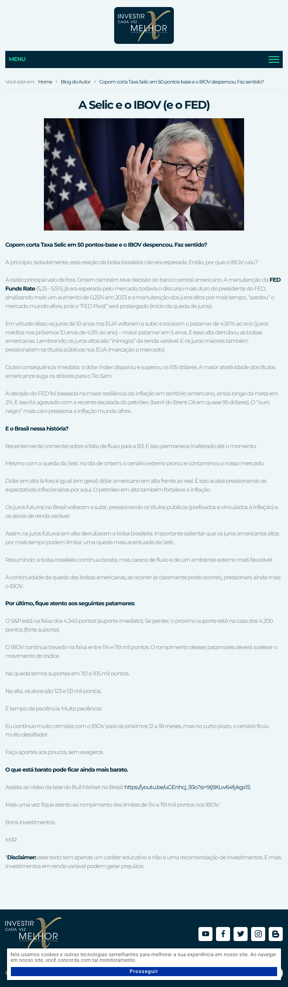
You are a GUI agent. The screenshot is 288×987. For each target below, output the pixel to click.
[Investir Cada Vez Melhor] (144, 25)
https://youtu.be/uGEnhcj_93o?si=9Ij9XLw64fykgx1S (187, 787)
